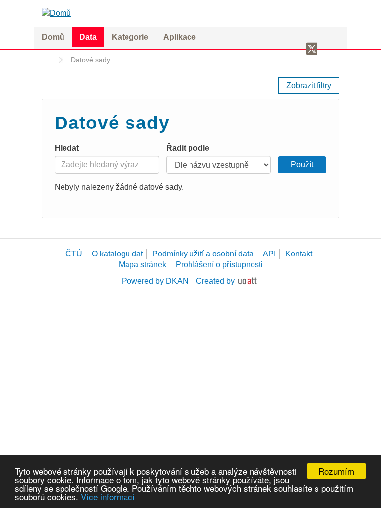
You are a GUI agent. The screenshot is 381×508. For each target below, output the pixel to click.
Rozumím (336, 471)
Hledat (67, 148)
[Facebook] (294, 48)
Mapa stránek (142, 264)
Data (88, 37)
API (269, 254)
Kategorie (130, 37)
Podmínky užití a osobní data (203, 254)
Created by (215, 281)
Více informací (108, 496)
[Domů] (190, 13)
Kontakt (298, 254)
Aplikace (179, 37)
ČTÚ (73, 254)
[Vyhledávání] (331, 48)
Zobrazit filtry (308, 85)
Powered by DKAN (155, 281)
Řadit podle (187, 148)
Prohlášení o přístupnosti (219, 264)
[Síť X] (311, 49)
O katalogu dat (117, 254)
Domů (53, 37)
